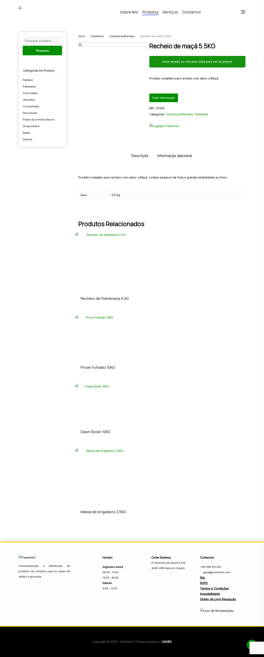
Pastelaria (29, 86)
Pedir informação (163, 97)
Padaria (28, 80)
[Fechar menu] (112, 76)
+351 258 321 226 (210, 566)
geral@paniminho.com (216, 572)
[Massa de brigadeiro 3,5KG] (103, 476)
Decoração (30, 113)
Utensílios (29, 99)
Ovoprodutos (31, 126)
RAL (202, 577)
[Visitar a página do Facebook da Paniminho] (154, 577)
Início (81, 36)
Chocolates (30, 93)
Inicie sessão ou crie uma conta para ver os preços (197, 61)
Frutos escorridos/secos (38, 119)
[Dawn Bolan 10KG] (95, 404)
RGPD (204, 583)
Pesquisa (42, 50)
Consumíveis (31, 106)
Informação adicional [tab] (174, 156)
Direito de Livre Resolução (218, 599)
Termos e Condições (214, 588)
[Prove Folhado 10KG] (97, 337)
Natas (26, 132)
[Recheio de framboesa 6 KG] (104, 261)
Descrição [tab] (140, 156)
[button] (243, 12)
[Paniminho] (164, 127)
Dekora (27, 139)
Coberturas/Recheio (122, 36)
